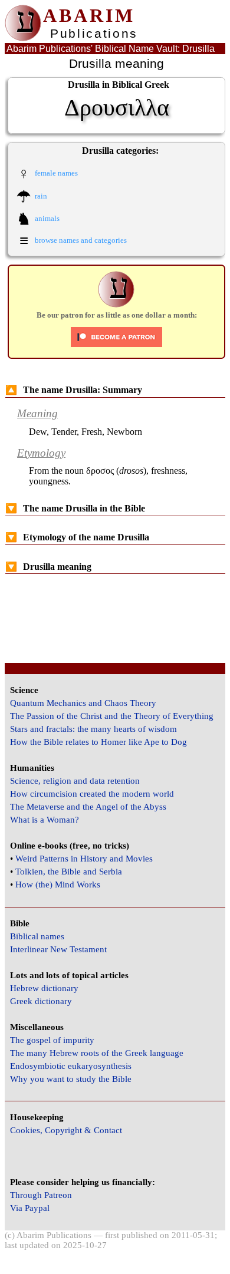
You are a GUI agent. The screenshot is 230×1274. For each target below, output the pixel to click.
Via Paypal (30, 1208)
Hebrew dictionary (44, 988)
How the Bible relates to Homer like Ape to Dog (98, 742)
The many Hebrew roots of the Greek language (96, 1053)
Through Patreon (41, 1195)
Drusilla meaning (48, 567)
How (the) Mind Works (57, 884)
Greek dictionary (41, 1001)
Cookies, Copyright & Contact (66, 1130)
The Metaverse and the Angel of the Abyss (88, 806)
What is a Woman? (44, 819)
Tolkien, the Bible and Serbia (68, 871)
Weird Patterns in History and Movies (84, 858)
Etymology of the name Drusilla (77, 537)
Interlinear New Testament (58, 949)
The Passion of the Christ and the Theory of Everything (111, 716)
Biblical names (37, 936)
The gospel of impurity (52, 1040)
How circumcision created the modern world (92, 793)
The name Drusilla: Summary (73, 390)
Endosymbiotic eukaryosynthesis (71, 1066)
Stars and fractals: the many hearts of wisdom (93, 729)
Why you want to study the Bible (71, 1079)
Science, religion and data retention (75, 780)
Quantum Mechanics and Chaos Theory (83, 703)
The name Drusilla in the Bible (75, 508)
